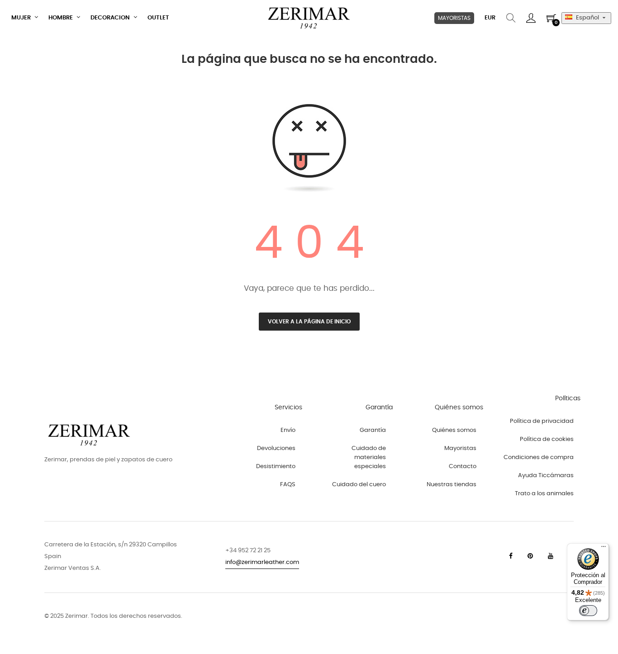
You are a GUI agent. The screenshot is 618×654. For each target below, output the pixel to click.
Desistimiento (275, 466)
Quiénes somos (454, 430)
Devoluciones (276, 448)
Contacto (462, 466)
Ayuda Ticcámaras (546, 476)
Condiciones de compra (539, 457)
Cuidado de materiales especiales (369, 457)
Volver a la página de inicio (309, 321)
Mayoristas (460, 448)
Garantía (373, 430)
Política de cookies (547, 439)
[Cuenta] (531, 18)
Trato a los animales (544, 494)
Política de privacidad (542, 421)
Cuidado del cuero (359, 485)
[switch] (588, 610)
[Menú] (603, 548)
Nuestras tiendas (451, 485)
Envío (287, 430)
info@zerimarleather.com (262, 562)
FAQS (287, 485)
